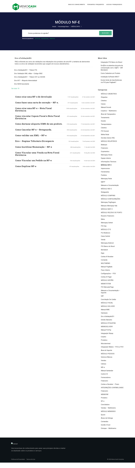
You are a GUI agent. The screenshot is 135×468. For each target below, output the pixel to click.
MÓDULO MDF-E (107, 209)
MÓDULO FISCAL (107, 303)
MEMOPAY (104, 394)
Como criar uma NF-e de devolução (33, 96)
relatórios (52, 38)
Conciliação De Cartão (108, 299)
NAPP (103, 182)
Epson (103, 415)
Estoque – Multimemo (108, 428)
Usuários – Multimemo (109, 111)
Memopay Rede (106, 179)
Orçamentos (105, 151)
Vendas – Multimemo (108, 408)
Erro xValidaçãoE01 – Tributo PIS (25, 70)
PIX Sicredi (105, 131)
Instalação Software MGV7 (110, 77)
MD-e (103, 367)
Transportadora (106, 124)
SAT (102, 296)
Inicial (54, 26)
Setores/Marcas (106, 357)
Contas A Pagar (106, 277)
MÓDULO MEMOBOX (108, 411)
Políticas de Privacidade (18, 459)
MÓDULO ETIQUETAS (108, 323)
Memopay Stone (106, 155)
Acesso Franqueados (114, 4)
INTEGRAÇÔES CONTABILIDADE (112, 388)
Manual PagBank (106, 267)
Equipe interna (106, 158)
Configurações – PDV (108, 273)
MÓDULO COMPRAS (108, 195)
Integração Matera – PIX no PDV (112, 347)
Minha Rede (105, 134)
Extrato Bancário (106, 320)
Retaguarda (105, 192)
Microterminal (105, 343)
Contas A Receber (107, 257)
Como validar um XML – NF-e (31, 135)
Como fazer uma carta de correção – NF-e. (37, 102)
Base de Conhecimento (76, 4)
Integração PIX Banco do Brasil (111, 62)
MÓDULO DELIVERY (108, 306)
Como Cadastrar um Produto (110, 73)
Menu (103, 219)
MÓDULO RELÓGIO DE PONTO (111, 212)
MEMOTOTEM (106, 284)
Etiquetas (104, 97)
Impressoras (105, 168)
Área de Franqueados (108, 114)
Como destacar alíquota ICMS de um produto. (38, 123)
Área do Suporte (106, 350)
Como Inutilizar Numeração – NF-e (33, 147)
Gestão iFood (105, 425)
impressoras (44, 38)
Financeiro (104, 148)
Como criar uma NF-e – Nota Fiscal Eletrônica (33, 109)
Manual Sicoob (106, 107)
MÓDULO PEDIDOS (107, 354)
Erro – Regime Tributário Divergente (34, 141)
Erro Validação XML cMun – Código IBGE (28, 73)
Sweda (103, 121)
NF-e (102, 401)
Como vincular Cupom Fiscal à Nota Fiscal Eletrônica (37, 117)
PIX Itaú (103, 226)
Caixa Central (105, 236)
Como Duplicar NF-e (25, 166)
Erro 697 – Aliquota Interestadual (25, 80)
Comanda (104, 260)
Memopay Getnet (107, 223)
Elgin (102, 253)
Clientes (104, 101)
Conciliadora (105, 404)
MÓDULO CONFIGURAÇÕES (110, 199)
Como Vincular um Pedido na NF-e (33, 160)
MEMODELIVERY (107, 327)
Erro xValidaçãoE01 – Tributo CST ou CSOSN (29, 77)
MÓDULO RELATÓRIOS (109, 141)
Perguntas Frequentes (95, 4)
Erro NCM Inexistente (21, 84)
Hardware (104, 313)
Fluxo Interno (105, 270)
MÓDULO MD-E (106, 189)
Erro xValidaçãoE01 (23, 58)
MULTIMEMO (105, 263)
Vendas (103, 360)
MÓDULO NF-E (106, 165)
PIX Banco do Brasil (108, 246)
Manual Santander (107, 371)
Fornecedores (106, 377)
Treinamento (105, 118)
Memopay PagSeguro (108, 202)
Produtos (104, 340)
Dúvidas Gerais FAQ (108, 138)
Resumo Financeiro (107, 216)
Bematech (104, 250)
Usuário (103, 337)
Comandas (104, 421)
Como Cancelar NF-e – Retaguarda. (33, 129)
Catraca (103, 364)
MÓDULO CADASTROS (109, 94)
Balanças (104, 145)
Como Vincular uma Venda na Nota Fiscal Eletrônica (37, 153)
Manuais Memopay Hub (109, 206)
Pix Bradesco (105, 233)
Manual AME (105, 310)
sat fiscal (37, 38)
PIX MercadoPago (107, 287)
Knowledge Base (63, 26)
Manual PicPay (106, 330)
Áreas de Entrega (107, 418)
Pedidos (104, 175)
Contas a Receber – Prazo (110, 384)
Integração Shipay (107, 333)
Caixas (103, 104)
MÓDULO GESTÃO (107, 280)
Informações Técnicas (108, 162)
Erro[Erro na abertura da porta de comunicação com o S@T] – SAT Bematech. (112, 68)
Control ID (104, 374)
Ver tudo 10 (15, 88)
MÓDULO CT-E (106, 229)
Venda (103, 240)
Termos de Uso (30, 459)
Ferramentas (105, 172)
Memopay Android (107, 243)
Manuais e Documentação (110, 185)
